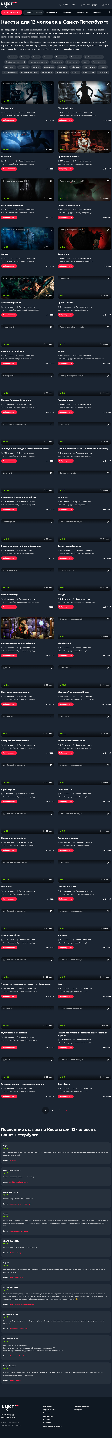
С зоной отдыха (88, 72)
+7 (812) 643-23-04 (8, 1417)
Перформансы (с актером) (15, 62)
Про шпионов (47, 72)
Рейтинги (67, 12)
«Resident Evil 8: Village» (18, 1182)
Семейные (47, 57)
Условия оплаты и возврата (81, 1408)
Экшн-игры (62, 67)
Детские (36, 57)
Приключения (75, 57)
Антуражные (23, 67)
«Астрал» (12, 1160)
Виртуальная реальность (38, 62)
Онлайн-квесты (62, 72)
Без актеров (103, 72)
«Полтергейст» (15, 1380)
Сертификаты (51, 12)
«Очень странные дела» (18, 1231)
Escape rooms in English (29, 72)
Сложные (36, 67)
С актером (24, 57)
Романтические (89, 67)
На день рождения (10, 72)
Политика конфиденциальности (52, 1424)
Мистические (9, 67)
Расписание (82, 12)
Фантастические (99, 62)
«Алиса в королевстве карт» (20, 1204)
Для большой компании (93, 57)
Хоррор (85, 62)
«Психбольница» (15, 1253)
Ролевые (103, 67)
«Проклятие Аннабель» (18, 1356)
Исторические (57, 62)
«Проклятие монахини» (18, 1329)
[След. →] (66, 1110)
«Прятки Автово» (16, 1277)
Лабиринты (75, 67)
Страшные (12, 57)
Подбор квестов (34, 12)
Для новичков (61, 57)
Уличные (75, 72)
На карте (97, 12)
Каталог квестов (12, 12)
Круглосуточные (72, 62)
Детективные (49, 67)
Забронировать (9, 120)
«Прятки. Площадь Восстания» (21, 1304)
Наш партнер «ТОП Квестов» (11, 1425)
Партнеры (47, 1406)
